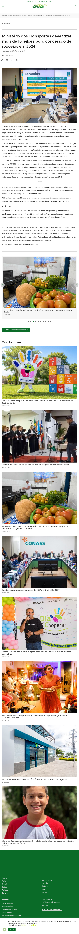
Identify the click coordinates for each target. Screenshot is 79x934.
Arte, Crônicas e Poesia (11, 915)
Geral (4, 884)
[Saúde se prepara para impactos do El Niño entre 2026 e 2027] (39, 287)
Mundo (44, 892)
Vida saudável (7, 906)
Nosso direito (7, 912)
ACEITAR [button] (11, 929)
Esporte (45, 883)
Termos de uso (47, 899)
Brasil (9, 16)
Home (4, 878)
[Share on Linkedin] (7, 60)
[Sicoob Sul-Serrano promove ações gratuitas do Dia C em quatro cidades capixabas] (39, 629)
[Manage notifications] (4, 929)
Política (5, 890)
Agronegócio (47, 880)
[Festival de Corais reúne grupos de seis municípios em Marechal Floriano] (39, 440)
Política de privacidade (51, 902)
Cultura (45, 886)
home (4, 16)
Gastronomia (7, 903)
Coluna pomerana (9, 909)
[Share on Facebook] (2, 60)
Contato (45, 905)
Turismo (5, 893)
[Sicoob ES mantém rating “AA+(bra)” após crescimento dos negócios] (39, 755)
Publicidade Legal (52, 909)
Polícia (4, 881)
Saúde (4, 887)
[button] (28, 321)
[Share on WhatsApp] (16, 60)
